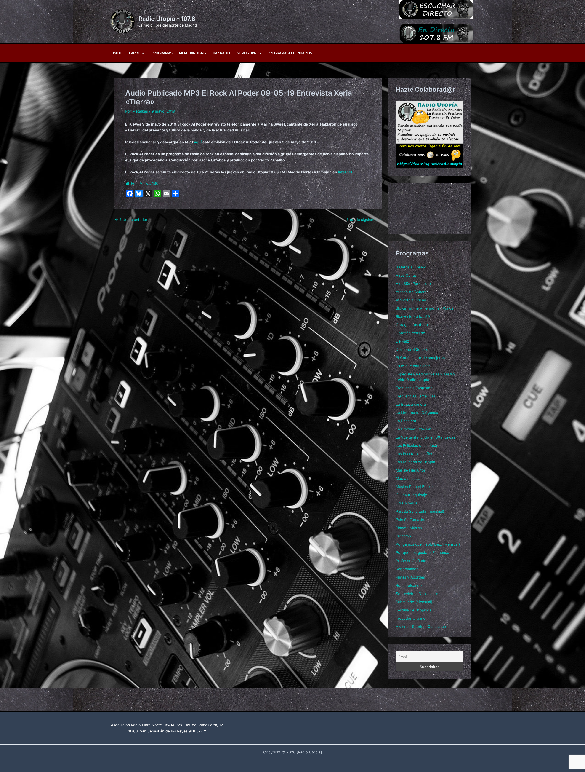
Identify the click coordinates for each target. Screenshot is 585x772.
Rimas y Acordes (410, 577)
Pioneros (403, 536)
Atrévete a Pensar (411, 300)
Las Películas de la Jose (416, 445)
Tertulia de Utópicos (413, 610)
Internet (345, 172)
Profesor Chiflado (411, 560)
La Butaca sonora (411, 404)
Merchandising (192, 53)
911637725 (198, 731)
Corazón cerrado (410, 333)
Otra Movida (406, 503)
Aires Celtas (406, 275)
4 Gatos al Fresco (411, 267)
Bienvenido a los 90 (413, 316)
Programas (161, 53)
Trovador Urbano (410, 618)
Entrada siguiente (363, 219)
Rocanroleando (409, 585)
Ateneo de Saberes (412, 292)
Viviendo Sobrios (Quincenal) (421, 626)
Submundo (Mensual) (414, 602)
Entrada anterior (131, 219)
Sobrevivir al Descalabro (417, 593)
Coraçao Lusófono (412, 324)
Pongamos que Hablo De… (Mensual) (428, 544)
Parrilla (136, 53)
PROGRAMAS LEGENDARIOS (289, 53)
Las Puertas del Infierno (416, 453)
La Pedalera (406, 420)
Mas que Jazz (408, 478)
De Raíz (402, 341)
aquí (198, 142)
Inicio (117, 53)
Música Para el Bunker (415, 486)
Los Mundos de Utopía (415, 462)
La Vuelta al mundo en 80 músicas (425, 437)
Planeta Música (409, 527)
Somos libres (249, 53)
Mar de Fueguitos (411, 470)
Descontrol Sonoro (412, 349)
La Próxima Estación (413, 429)
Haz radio (221, 53)
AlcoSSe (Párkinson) (413, 283)
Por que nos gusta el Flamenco (422, 552)
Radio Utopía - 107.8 (166, 18)
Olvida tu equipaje (411, 495)
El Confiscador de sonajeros (420, 357)
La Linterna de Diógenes (417, 412)
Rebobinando (407, 569)
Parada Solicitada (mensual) (420, 511)
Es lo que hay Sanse (413, 366)
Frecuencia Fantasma (414, 388)
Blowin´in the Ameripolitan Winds (424, 308)
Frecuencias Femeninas (416, 396)
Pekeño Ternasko (410, 519)
